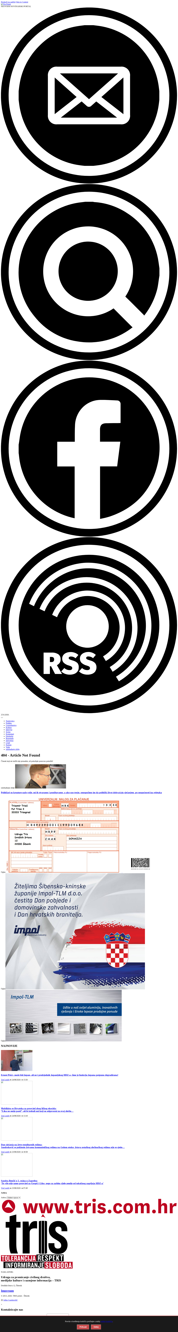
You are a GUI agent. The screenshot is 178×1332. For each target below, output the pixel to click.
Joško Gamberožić (10, 1300)
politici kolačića (106, 1321)
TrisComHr (5, 1080)
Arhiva (3, 1198)
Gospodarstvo (11, 725)
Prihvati (83, 1327)
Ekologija (9, 736)
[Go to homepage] (89, 1241)
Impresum (7, 1290)
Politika (9, 723)
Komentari (10, 734)
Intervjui (9, 730)
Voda (8, 747)
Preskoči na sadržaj (8, 2)
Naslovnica (10, 721)
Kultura (9, 727)
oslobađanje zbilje (12, 749)
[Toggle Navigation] (2, 717)
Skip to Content (22, 2)
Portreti (8, 745)
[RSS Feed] (89, 712)
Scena (8, 732)
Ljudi (8, 743)
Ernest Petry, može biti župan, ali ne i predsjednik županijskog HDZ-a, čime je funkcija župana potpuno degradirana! (59, 1075)
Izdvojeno (9, 741)
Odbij (96, 1327)
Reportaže (10, 738)
